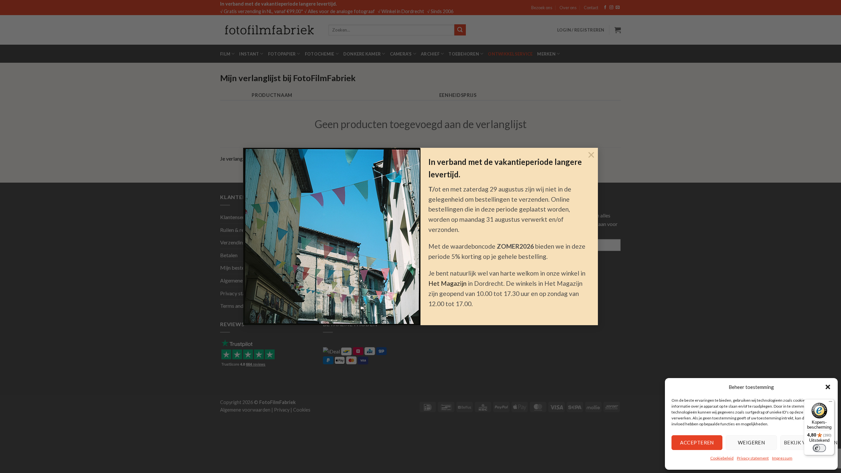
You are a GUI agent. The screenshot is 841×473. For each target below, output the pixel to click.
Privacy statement (753, 458)
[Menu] (830, 403)
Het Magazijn (447, 283)
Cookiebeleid (722, 458)
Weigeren (751, 442)
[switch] (819, 448)
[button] (828, 387)
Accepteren (697, 442)
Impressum (782, 458)
